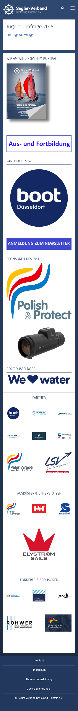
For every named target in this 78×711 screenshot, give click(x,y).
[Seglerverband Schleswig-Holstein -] (25, 13)
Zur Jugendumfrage (19, 35)
